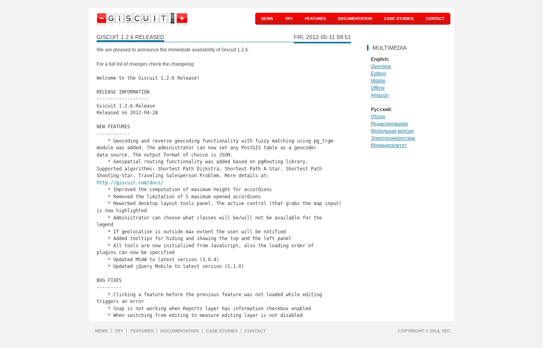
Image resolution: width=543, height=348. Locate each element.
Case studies (399, 18)
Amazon (380, 95)
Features (315, 18)
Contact (435, 18)
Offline (378, 88)
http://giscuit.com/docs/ (130, 183)
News (267, 18)
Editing (378, 73)
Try (289, 18)
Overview (381, 66)
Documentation (355, 18)
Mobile (378, 81)
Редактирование (389, 124)
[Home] (142, 22)
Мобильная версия (392, 131)
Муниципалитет (389, 145)
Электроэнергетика (393, 138)
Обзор (378, 116)
